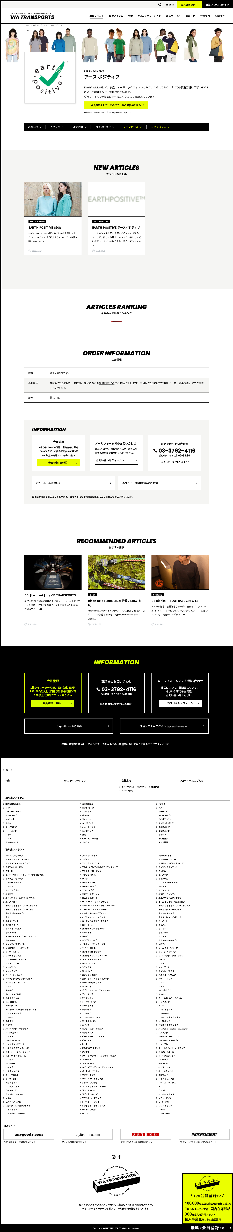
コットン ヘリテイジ (167, 951)
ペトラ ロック (164, 1067)
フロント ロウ (88, 1063)
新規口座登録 (106, 383)
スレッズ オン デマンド (15, 982)
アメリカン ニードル (14, 867)
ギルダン (86, 936)
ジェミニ (162, 963)
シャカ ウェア (11, 971)
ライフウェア (11, 1090)
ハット (8, 838)
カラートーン (87, 924)
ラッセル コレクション (15, 1094)
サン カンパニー (12, 963)
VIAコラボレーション (149, 15)
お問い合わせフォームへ (110, 460)
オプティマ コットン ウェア (93, 917)
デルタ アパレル (12, 997)
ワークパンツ (11, 826)
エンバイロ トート (13, 901)
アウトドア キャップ (14, 855)
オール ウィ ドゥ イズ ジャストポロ (20, 909)
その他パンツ (164, 826)
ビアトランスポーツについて (133, 786)
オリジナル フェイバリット (169, 917)
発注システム (158, 127)
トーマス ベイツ (89, 1001)
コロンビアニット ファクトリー (95, 955)
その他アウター (165, 819)
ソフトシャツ (87, 986)
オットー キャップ (166, 913)
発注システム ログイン (217, 4)
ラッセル (162, 1090)
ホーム (27, 25)
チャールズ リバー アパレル (170, 997)
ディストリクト (164, 990)
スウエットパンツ (166, 823)
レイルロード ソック (90, 1101)
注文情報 (78, 127)
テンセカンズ (11, 1001)
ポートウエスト (12, 1074)
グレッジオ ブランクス (15, 944)
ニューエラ (86, 1013)
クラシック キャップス (168, 940)
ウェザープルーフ (89, 882)
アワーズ (9, 871)
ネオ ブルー (10, 1021)
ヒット (85, 1044)
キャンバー (163, 932)
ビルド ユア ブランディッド (17, 1048)
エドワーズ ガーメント (91, 894)
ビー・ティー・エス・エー (93, 1036)
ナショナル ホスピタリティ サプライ (20, 1009)
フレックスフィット (166, 1055)
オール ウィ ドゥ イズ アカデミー (96, 901)
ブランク (86, 1051)
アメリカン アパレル (90, 863)
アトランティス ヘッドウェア (17, 863)
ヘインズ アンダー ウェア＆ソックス (97, 1067)
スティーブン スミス (14, 974)
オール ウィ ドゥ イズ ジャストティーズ (98, 905)
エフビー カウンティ (167, 894)
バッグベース (87, 1032)
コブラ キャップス (13, 955)
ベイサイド (163, 1063)
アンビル (162, 871)
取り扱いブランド (40, 25)
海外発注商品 (87, 803)
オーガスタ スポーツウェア (169, 909)
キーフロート (11, 932)
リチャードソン (165, 1098)
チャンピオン (87, 997)
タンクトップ (11, 815)
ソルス (161, 986)
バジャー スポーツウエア (92, 1028)
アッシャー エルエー (167, 859)
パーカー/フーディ (13, 811)
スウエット (86, 811)
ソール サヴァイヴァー (91, 982)
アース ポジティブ (89, 855)
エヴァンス (163, 886)
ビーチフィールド (12, 1040)
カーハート (163, 921)
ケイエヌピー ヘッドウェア (16, 948)
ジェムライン (11, 967)
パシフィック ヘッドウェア (16, 1028)
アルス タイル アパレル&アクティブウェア (100, 867)
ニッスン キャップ (13, 1013)
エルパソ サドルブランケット (170, 897)
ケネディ (162, 944)
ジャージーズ (163, 967)
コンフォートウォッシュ (15, 959)
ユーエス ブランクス (167, 1082)
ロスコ (85, 1113)
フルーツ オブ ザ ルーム (15, 1055)
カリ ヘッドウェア (13, 928)
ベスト (161, 807)
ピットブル (163, 1044)
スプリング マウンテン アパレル (19, 978)
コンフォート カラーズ (91, 959)
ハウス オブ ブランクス (168, 1025)
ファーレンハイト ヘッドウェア (171, 1048)
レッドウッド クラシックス (93, 1105)
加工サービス (173, 15)
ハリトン (9, 1036)
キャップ (162, 834)
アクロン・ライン (165, 855)
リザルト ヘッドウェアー (92, 1098)
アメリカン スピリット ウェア (171, 863)
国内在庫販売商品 (12, 803)
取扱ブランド (97, 15)
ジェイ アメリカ (89, 963)
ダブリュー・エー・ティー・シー (96, 990)
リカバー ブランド (166, 1094)
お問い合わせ (103, 127)
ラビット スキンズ (90, 1094)
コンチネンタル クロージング (170, 955)
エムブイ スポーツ (89, 897)
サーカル (162, 959)
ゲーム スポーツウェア (168, 948)
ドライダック (164, 1001)
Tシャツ (161, 803)
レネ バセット (11, 1109)
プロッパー (10, 1063)
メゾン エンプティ (89, 1082)
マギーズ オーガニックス (92, 1078)
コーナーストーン (12, 951)
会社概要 (155, 786)
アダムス (86, 859)
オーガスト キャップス (15, 913)
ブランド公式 (130, 127)
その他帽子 (163, 838)
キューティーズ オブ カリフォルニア (20, 936)
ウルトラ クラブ (89, 886)
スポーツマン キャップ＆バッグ (95, 978)
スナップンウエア (89, 974)
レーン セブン (164, 1101)
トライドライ (87, 1005)
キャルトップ (87, 932)
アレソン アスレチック (168, 867)
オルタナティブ (11, 921)
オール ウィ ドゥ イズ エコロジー (172, 901)
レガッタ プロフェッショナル (17, 1105)
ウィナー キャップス (14, 882)
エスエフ (9, 894)
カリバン (162, 924)
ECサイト (140, 483)
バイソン (9, 1025)
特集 (130, 15)
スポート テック (165, 978)
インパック (163, 874)
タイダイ (9, 990)
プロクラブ (163, 1059)
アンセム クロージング (91, 871)
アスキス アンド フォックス (17, 859)
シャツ (8, 807)
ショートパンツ (88, 826)
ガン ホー (162, 928)
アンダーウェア (12, 842)
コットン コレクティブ (91, 951)
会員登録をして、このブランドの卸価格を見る (116, 105)
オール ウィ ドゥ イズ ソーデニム (96, 909)
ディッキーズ (87, 994)
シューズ (9, 834)
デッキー (162, 994)
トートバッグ (11, 830)
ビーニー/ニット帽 (90, 838)
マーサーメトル (12, 1078)
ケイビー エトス (89, 948)
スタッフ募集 (127, 790)
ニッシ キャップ (165, 1009)
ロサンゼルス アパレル (15, 1113)
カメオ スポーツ (12, 924)
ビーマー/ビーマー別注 (168, 1040)
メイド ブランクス (166, 1078)
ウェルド (9, 886)
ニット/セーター (89, 807)
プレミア (9, 1059)
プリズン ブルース (166, 1051)
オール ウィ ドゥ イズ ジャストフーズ (174, 905)
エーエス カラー (12, 890)
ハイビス (86, 1025)
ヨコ (160, 1086)
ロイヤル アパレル (90, 1109)
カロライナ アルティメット (93, 928)
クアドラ (162, 936)
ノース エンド (164, 1021)
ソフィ (8, 986)
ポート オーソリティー (91, 1071)
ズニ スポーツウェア (167, 974)
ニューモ (9, 1017)
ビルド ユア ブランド (91, 1048)
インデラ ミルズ (89, 874)
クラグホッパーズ (89, 940)
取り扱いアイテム (14, 797)
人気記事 (55, 127)
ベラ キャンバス (12, 1071)
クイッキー (10, 940)
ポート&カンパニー (166, 1071)
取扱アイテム (116, 15)
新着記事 (33, 127)
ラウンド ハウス (89, 1090)
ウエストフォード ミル (168, 882)
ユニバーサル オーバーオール (94, 1086)
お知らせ (190, 15)
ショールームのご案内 (69, 726)
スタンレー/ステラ (166, 971)
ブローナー (86, 1059)
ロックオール (164, 1113)
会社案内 (205, 15)
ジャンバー (86, 819)
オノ (7, 917)
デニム (8, 823)
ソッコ (161, 982)
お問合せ (219, 15)
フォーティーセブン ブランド (17, 1051)
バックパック (87, 830)
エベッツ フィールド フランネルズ (20, 897)
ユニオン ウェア (12, 1086)
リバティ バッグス (13, 1101)
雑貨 (84, 834)
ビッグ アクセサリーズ (14, 1044)
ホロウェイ (163, 1074)
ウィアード (86, 878)
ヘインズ (9, 1067)
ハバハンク (163, 1032)
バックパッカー (11, 1032)
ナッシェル (86, 1009)
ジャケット (10, 819)
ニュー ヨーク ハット (91, 1017)
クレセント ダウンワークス (93, 944)
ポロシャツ (86, 815)
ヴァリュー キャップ (14, 878)
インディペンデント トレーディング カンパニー (25, 874)
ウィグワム (163, 878)
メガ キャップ (11, 1082)
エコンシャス (164, 890)
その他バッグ (164, 830)
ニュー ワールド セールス (169, 1017)
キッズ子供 (163, 842)
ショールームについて (48, 483)
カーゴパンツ (87, 823)
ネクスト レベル (89, 1021)
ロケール (162, 1109)
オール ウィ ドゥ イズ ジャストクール (21, 905)
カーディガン (164, 811)
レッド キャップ (165, 1105)
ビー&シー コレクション (168, 1036)
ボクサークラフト (89, 1074)
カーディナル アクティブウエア (95, 921)
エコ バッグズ (88, 890)
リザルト (9, 1098)
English (170, 4)
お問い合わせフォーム (180, 703)
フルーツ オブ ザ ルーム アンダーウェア (99, 1055)
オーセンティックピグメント (94, 913)
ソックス (86, 842)
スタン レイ (87, 971)
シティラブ (86, 967)
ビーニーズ (86, 1040)
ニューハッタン (165, 1013)
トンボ (161, 1005)
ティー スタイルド (13, 994)
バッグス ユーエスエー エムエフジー (174, 1028)
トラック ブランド (13, 1005)
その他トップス (165, 815)
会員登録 (189, 4)
